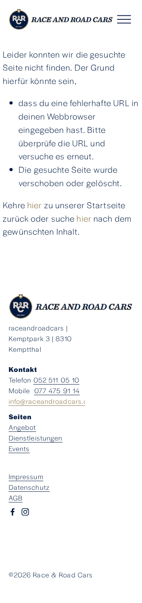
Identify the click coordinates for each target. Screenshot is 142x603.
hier (34, 205)
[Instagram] (25, 512)
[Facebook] (13, 512)
